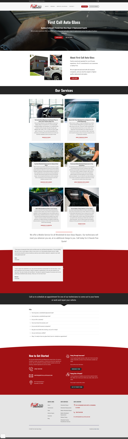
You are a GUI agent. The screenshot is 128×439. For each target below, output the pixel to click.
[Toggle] (30, 313)
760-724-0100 (35, 1)
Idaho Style (96, 429)
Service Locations (62, 6)
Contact (71, 6)
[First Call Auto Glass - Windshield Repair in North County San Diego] (36, 6)
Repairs (53, 6)
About (46, 6)
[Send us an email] (98, 1)
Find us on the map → (41, 1)
